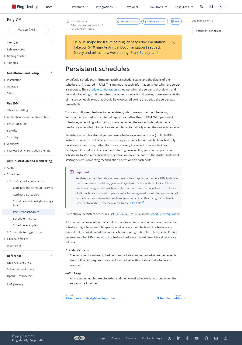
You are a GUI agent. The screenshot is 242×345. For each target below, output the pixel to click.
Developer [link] (134, 7)
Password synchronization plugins (28, 150)
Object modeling (17, 110)
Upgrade (12, 86)
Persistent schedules (26, 212)
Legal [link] (102, 338)
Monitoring (14, 245)
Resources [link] (184, 7)
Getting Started (16, 56)
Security (12, 130)
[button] (222, 7)
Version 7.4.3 (27, 29)
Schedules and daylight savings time (33, 203)
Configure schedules (26, 194)
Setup (10, 93)
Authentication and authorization (28, 117)
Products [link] (80, 7)
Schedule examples (25, 225)
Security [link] (131, 338)
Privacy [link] (115, 338)
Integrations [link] (106, 7)
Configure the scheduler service (33, 188)
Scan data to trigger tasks (26, 232)
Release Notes (16, 49)
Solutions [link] (158, 7)
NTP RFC (135, 203)
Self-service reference (21, 269)
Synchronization (17, 123)
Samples (12, 63)
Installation (14, 80)
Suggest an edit (129, 21)
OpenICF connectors (20, 276)
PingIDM (14, 19)
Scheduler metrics (24, 218)
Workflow (13, 144)
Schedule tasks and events (27, 181)
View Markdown (156, 21)
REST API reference (19, 262)
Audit (10, 167)
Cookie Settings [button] (152, 338)
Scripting (12, 137)
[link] (25, 7)
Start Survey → (142, 52)
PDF (177, 21)
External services (17, 239)
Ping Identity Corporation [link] (28, 340)
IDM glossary (15, 284)
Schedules (13, 174)
